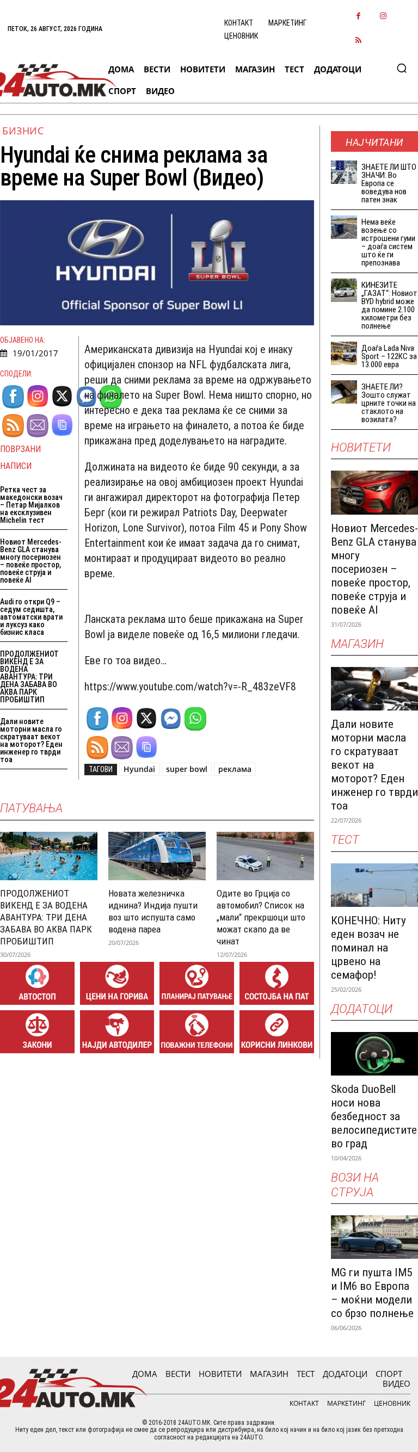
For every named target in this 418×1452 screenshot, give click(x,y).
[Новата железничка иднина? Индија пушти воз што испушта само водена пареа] (157, 856)
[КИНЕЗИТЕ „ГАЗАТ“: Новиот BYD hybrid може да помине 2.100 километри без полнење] (344, 290)
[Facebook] (358, 16)
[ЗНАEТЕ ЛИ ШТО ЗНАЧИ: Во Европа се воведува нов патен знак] (344, 172)
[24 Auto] (50, 80)
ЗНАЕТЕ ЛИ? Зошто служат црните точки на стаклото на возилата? (388, 403)
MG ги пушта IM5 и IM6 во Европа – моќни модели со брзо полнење (372, 1293)
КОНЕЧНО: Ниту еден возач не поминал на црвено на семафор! (368, 947)
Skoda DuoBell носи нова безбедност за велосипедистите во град (374, 1116)
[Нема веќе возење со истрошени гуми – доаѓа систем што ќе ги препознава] (344, 227)
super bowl (186, 769)
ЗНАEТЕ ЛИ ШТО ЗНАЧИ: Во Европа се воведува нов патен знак (388, 183)
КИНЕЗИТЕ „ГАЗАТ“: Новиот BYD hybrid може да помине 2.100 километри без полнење (389, 305)
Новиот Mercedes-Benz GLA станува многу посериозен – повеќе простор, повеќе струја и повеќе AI (31, 560)
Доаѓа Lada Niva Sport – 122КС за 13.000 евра (389, 356)
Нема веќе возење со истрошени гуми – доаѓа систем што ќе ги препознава (388, 242)
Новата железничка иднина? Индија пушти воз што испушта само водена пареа (153, 911)
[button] (402, 68)
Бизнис (23, 130)
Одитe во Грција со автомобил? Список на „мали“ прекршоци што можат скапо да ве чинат (261, 917)
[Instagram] (382, 16)
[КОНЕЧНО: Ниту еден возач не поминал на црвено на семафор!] (374, 885)
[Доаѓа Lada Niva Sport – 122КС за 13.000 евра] (344, 353)
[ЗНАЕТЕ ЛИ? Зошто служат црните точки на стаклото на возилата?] (344, 392)
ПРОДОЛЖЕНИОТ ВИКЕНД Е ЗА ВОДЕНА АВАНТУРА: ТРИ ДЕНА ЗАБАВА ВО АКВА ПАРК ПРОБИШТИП (29, 677)
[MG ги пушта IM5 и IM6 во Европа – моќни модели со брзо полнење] (374, 1237)
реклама (234, 769)
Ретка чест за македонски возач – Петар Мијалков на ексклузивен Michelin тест (31, 504)
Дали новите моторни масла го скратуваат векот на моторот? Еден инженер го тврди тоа (31, 740)
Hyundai (139, 769)
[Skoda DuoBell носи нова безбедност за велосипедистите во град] (374, 1054)
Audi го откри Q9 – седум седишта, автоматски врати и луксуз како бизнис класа (31, 617)
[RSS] (358, 41)
